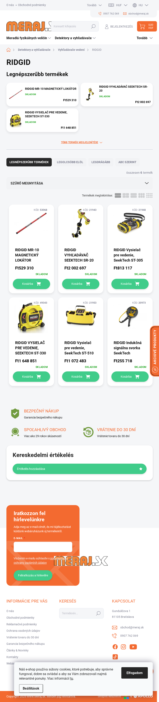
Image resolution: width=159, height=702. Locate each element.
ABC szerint (127, 162)
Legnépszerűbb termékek (29, 162)
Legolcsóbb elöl (70, 162)
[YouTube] (133, 646)
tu (71, 678)
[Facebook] (115, 646)
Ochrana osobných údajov (23, 630)
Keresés (93, 26)
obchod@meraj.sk (132, 627)
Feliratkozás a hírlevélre (33, 575)
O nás (10, 5)
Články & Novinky (17, 650)
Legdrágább (101, 162)
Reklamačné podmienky (21, 624)
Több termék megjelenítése (79, 142)
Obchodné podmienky (32, 5)
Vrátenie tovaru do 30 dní (22, 637)
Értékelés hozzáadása (31, 468)
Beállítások (31, 688)
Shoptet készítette (109, 696)
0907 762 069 (129, 635)
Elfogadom (134, 673)
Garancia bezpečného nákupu (25, 643)
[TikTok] (115, 656)
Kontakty (12, 657)
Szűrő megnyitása (27, 183)
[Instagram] (123, 646)
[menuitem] (29, 38)
